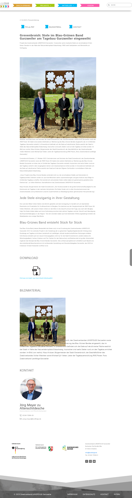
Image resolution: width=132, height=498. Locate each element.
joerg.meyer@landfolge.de (32, 419)
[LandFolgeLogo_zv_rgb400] (4, 3)
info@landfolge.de (91, 452)
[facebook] (86, 461)
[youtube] (94, 461)
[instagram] (90, 461)
